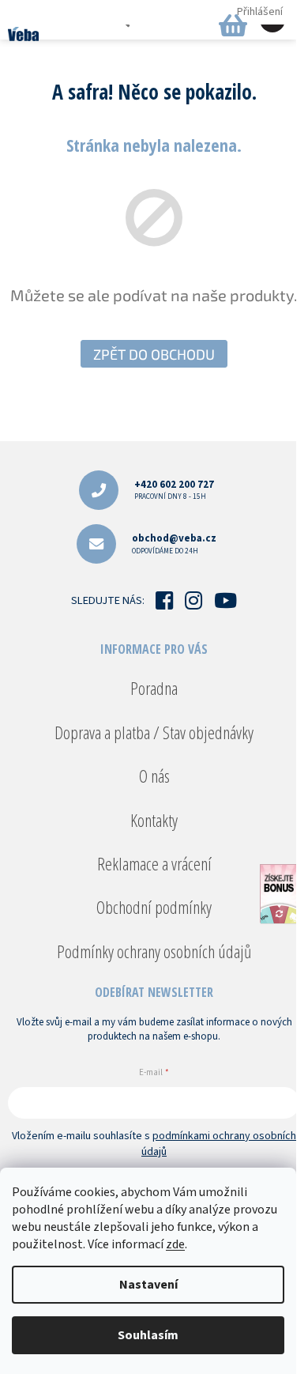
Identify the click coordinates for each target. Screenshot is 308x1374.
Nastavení (148, 1284)
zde (175, 1244)
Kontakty (154, 820)
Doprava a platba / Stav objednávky (154, 732)
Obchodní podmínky (154, 907)
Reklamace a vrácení (154, 863)
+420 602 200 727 (174, 490)
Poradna (154, 688)
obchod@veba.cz (174, 543)
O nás (154, 775)
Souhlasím (148, 1335)
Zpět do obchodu (154, 354)
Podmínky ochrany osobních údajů (154, 951)
